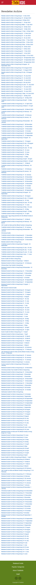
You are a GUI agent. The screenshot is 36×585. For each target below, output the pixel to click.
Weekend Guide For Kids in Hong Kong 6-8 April (14, 455)
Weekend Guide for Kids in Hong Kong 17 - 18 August (15, 292)
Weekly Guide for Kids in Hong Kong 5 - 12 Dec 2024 (15, 16)
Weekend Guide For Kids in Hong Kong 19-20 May (15, 441)
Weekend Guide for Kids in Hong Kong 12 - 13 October (16, 275)
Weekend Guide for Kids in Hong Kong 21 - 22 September (17, 282)
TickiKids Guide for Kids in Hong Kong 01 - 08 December (16, 124)
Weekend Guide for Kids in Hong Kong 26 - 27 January (16, 355)
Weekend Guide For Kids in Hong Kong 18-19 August (15, 411)
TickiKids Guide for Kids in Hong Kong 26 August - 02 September (15, 193)
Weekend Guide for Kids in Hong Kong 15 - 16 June (15, 312)
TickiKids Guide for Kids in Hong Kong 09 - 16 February (16, 115)
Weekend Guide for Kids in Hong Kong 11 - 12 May (15, 323)
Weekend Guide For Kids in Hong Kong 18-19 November (16, 501)
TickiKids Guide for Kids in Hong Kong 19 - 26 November (16, 181)
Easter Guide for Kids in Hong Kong (11, 258)
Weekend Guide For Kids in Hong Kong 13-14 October (16, 394)
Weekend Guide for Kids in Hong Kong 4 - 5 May (14, 325)
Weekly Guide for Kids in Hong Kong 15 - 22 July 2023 (16, 78)
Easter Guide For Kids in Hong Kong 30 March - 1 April (16, 457)
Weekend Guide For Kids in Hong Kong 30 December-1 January (16, 487)
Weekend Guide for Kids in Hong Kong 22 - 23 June (15, 309)
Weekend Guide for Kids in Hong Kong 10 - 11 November (16, 383)
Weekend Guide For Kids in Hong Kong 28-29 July (15, 418)
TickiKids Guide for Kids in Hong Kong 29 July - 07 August (17, 198)
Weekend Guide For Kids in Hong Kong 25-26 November (16, 499)
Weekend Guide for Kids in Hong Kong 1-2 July (14, 545)
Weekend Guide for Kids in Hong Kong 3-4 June (14, 554)
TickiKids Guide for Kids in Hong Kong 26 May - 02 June (16, 207)
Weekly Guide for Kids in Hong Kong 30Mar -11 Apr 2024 (16, 24)
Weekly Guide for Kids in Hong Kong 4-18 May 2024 (15, 20)
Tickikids (21, 582)
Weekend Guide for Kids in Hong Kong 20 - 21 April (15, 329)
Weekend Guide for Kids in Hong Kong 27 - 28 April (15, 327)
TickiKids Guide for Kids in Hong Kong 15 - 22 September (17, 135)
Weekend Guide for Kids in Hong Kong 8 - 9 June (14, 314)
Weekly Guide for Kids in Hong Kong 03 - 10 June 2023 (16, 91)
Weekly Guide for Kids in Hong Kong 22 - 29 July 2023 (16, 76)
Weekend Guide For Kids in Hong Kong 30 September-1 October (16, 515)
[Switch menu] (2, 2)
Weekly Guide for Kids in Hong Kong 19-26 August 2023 (16, 68)
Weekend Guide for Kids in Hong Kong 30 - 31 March (15, 336)
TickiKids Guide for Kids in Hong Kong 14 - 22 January (16, 174)
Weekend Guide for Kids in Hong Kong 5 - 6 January (15, 362)
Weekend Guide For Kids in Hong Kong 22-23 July (15, 538)
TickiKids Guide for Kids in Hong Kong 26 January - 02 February (16, 118)
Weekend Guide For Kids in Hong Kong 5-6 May (14, 446)
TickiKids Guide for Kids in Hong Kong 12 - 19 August (15, 141)
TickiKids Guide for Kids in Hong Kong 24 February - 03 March (16, 166)
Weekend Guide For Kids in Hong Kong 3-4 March (14, 466)
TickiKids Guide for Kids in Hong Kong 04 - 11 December (16, 235)
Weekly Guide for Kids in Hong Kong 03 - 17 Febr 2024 (16, 33)
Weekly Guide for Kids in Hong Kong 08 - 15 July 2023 (16, 80)
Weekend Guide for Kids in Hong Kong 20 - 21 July (15, 301)
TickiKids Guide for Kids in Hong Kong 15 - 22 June (15, 150)
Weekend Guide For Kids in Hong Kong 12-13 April (15, 444)
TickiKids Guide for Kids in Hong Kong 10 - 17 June (15, 204)
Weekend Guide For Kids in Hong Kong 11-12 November (16, 504)
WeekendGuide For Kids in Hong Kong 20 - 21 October (16, 389)
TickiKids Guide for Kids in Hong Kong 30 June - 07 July (16, 147)
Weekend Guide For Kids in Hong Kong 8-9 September (16, 405)
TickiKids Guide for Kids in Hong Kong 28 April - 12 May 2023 (16, 100)
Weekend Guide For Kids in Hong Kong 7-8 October (15, 513)
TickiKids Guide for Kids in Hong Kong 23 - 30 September (17, 190)
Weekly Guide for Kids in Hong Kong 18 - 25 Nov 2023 (16, 46)
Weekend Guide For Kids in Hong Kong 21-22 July (15, 420)
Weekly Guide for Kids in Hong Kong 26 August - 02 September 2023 (15, 65)
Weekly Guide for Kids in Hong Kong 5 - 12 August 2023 (16, 70)
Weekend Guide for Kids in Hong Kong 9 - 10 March (15, 343)
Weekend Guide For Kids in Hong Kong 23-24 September (16, 518)
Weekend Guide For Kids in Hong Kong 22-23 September (16, 400)
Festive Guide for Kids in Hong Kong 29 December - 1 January (15, 364)
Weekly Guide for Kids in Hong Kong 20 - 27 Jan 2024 (16, 35)
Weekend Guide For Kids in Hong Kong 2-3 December (16, 497)
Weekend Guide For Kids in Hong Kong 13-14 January (16, 483)
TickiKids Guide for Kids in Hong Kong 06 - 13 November (16, 183)
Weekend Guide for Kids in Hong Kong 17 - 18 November (16, 381)
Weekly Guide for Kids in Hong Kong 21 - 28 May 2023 (16, 95)
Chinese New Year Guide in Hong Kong (12, 265)
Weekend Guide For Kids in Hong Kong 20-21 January (16, 480)
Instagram (19, 578)
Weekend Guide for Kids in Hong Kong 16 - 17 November (16, 271)
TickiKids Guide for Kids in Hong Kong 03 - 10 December (16, 179)
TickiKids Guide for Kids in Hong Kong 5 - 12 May (14, 156)
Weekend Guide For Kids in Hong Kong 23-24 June (15, 429)
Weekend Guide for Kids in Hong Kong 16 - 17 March (15, 340)
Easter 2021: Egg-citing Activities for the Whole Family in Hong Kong (17, 216)
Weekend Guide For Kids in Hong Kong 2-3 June (14, 437)
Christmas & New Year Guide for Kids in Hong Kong (15, 370)
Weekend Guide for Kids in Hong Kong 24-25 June (15, 547)
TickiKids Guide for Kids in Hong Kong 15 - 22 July (15, 145)
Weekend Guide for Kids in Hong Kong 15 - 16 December (16, 372)
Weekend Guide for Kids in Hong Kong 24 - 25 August (15, 290)
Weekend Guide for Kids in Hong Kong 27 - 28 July (15, 298)
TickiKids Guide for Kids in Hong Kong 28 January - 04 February (16, 172)
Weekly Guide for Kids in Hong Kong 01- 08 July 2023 (16, 82)
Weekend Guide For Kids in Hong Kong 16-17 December (16, 493)
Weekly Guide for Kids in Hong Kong (11, 242)
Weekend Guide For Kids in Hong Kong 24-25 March (15, 459)
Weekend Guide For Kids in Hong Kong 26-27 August (15, 527)
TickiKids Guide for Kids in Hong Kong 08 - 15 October (16, 188)
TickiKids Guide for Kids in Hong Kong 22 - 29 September (17, 133)
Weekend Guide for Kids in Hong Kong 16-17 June (15, 549)
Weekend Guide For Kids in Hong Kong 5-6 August (15, 534)
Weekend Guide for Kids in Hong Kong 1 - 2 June (14, 316)
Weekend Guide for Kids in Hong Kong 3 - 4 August (15, 296)
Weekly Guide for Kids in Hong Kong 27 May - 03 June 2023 (17, 93)
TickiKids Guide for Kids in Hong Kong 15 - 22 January (16, 227)
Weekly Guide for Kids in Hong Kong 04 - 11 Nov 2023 (16, 51)
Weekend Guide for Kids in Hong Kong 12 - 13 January (16, 359)
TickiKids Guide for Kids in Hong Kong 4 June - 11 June (16, 254)
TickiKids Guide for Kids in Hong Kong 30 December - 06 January (16, 230)
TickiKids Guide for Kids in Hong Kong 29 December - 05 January (16, 121)
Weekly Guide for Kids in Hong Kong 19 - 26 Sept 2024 (16, 18)
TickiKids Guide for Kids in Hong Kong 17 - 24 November (16, 126)
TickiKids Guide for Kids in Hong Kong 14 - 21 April (15, 213)
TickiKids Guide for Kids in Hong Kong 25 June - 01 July (16, 252)
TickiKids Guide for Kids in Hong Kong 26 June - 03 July (16, 202)
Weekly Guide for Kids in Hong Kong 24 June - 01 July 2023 (17, 84)
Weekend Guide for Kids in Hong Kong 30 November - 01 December (16, 268)
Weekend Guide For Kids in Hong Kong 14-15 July (15, 423)
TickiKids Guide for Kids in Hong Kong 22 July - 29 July (16, 247)
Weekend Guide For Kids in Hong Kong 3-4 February (15, 476)
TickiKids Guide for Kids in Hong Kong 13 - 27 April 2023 (16, 103)
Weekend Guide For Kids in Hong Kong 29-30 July (15, 536)
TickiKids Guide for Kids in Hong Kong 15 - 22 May (15, 209)
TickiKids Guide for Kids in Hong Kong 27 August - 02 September (15, 138)
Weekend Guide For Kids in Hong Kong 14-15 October (16, 510)
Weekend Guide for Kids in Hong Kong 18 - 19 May (15, 321)
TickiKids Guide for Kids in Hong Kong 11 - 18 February (16, 169)
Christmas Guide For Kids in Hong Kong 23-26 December (17, 490)
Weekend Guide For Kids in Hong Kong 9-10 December (16, 495)
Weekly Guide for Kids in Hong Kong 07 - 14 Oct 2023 (15, 53)
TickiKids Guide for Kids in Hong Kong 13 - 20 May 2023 (16, 98)
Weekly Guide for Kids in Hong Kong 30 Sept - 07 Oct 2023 (17, 55)
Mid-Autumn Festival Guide (9, 287)
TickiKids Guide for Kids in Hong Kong (11, 256)
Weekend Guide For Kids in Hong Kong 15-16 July (15, 540)
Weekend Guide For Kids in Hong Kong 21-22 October (16, 508)
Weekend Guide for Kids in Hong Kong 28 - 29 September (17, 280)
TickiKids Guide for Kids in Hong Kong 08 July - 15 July (16, 249)
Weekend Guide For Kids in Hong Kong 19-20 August (15, 529)
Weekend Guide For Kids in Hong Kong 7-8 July (14, 425)
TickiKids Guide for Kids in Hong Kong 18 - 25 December (16, 177)
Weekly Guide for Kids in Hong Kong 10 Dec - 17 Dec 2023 (17, 40)
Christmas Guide (6, 233)
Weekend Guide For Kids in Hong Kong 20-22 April (15, 450)
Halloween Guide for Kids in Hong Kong (12, 392)
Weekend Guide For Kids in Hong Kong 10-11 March (15, 464)
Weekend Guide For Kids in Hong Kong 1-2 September (16, 407)
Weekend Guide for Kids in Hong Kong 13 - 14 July (15, 303)
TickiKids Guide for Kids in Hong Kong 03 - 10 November (16, 129)
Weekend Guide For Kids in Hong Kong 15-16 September (16, 403)
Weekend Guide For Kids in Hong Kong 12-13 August (15, 532)
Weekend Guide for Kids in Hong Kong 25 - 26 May (15, 318)
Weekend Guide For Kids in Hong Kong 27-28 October (16, 387)
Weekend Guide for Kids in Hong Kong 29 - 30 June (15, 307)
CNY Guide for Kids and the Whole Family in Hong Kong (16, 225)
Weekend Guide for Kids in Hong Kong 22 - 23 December (16, 367)
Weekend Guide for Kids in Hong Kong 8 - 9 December (16, 374)
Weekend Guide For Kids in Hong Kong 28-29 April (15, 448)
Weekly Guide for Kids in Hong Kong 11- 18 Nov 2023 (15, 49)
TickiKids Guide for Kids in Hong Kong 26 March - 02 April (17, 161)
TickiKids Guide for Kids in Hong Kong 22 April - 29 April (16, 158)
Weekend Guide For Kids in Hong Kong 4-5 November (16, 506)
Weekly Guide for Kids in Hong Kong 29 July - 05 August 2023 (16, 73)
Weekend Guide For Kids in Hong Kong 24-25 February (16, 468)
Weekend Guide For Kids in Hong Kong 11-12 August (15, 414)
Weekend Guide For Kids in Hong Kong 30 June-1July (16, 427)
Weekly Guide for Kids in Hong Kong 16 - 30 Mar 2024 (16, 27)
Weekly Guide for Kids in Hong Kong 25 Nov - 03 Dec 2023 (17, 44)
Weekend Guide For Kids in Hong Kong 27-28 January (16, 478)
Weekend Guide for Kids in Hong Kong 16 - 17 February (16, 349)
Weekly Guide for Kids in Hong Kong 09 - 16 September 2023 (18, 60)
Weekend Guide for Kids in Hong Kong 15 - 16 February (16, 263)
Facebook (16, 578)
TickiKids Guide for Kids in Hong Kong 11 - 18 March (15, 163)
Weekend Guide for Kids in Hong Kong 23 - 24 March (15, 338)
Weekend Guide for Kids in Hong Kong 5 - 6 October (15, 277)
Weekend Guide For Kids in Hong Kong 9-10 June (14, 435)
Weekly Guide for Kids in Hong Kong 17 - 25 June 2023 (16, 86)
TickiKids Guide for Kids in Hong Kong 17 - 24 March (15, 219)
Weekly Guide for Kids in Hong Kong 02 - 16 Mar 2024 (16, 29)
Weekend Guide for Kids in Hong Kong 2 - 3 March (15, 345)
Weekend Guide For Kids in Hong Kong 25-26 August (15, 409)
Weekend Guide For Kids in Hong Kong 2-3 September (16, 525)
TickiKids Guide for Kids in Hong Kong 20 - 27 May (15, 154)
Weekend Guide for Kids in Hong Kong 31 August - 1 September (15, 285)
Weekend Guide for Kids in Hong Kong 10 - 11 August (15, 294)
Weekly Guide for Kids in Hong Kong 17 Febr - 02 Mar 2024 (17, 31)
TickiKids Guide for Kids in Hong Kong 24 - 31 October (16, 185)
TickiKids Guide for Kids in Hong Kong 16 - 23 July (15, 200)
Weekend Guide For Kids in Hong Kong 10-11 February (16, 474)
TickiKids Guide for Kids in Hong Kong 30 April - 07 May (16, 211)
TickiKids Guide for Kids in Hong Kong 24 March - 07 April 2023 (17, 106)
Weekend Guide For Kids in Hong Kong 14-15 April (15, 452)
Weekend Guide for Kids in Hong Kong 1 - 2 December (16, 376)
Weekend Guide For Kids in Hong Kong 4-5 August (15, 416)
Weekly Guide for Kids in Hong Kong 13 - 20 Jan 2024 (16, 38)
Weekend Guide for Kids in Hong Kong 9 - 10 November (16, 273)
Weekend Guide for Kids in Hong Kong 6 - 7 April (14, 334)
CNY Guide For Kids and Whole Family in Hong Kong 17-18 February (17, 471)
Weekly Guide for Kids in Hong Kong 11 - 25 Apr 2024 (15, 22)
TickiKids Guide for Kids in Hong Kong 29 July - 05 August (17, 143)
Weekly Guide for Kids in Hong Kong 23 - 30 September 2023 (18, 57)
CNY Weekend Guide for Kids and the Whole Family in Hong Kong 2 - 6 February (17, 352)
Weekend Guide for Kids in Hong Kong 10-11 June (15, 551)
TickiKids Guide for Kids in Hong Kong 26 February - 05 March (16, 222)
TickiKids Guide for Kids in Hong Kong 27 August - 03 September (15, 244)
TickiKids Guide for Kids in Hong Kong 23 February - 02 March (16, 112)
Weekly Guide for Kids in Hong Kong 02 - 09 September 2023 (18, 62)
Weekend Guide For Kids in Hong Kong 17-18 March (15, 461)
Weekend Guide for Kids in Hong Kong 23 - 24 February (16, 347)
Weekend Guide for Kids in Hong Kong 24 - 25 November (16, 378)
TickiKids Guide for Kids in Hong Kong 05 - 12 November (16, 239)
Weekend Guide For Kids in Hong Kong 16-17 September (16, 520)
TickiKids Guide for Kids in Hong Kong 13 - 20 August (15, 196)
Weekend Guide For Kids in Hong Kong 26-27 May (15, 439)
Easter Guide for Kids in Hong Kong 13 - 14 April (14, 332)
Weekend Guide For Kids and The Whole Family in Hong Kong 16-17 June (16, 432)
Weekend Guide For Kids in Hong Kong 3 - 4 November (16, 385)
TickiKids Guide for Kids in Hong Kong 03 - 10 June (15, 152)
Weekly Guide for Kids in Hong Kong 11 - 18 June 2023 (16, 89)
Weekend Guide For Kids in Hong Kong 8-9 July (14, 542)
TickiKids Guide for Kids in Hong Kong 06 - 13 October (16, 131)
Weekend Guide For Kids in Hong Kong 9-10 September (16, 523)
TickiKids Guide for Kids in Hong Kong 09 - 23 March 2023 (17, 109)
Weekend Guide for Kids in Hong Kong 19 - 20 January (16, 357)
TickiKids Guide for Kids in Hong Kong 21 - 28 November (16, 237)
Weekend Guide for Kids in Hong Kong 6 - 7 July (14, 305)
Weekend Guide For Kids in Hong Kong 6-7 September (16, 396)
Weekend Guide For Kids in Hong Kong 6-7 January (15, 485)
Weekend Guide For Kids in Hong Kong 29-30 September (16, 398)
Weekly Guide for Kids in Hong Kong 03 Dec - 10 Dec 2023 (17, 42)
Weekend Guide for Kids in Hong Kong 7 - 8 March (15, 260)
